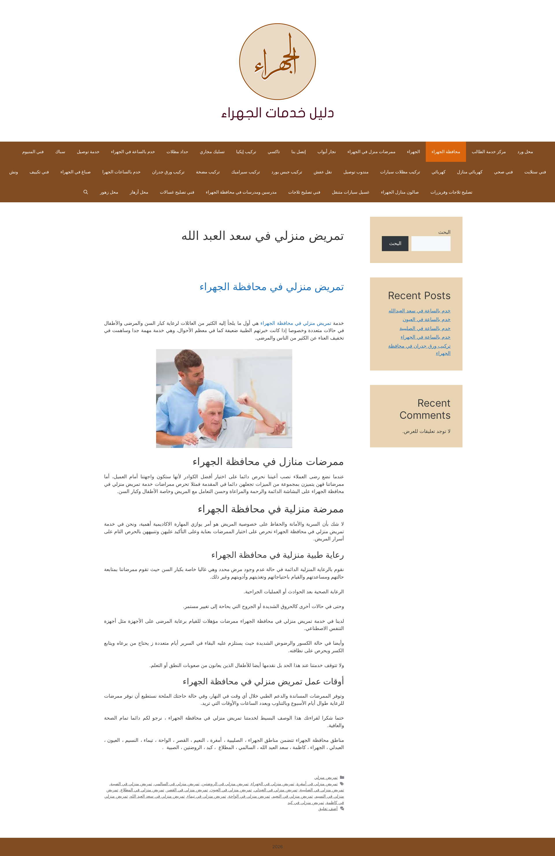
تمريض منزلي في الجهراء (272, 783)
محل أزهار (139, 192)
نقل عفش (323, 172)
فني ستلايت (535, 172)
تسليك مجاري (212, 151)
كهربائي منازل (469, 172)
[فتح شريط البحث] (85, 192)
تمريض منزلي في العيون (231, 789)
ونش (13, 172)
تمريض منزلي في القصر (187, 789)
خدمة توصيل (88, 151)
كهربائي (438, 172)
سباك (60, 151)
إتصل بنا (298, 151)
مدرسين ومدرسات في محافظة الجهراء (241, 192)
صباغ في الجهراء (75, 172)
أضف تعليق (328, 808)
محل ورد (525, 151)
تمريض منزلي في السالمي (176, 783)
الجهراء (413, 151)
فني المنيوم (33, 151)
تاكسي (274, 151)
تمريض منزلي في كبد (306, 802)
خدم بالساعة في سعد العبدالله (419, 311)
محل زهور (109, 192)
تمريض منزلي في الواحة (249, 796)
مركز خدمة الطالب (489, 151)
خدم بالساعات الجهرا (121, 172)
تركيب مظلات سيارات (400, 172)
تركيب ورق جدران (168, 172)
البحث (444, 232)
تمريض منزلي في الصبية (131, 783)
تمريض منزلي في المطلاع (142, 789)
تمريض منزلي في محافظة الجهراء (271, 286)
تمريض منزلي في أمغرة (317, 783)
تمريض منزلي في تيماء (206, 796)
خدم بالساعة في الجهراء (133, 151)
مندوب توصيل (356, 172)
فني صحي (503, 172)
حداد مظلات (177, 151)
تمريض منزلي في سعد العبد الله (157, 796)
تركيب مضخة (208, 172)
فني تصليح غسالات (177, 192)
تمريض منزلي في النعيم (292, 796)
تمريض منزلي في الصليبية (322, 789)
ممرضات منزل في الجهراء (371, 151)
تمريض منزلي (326, 777)
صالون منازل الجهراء (400, 192)
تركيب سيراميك (245, 172)
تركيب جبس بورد (286, 172)
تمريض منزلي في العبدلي (275, 789)
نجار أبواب (326, 151)
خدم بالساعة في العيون (427, 319)
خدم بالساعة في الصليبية (425, 328)
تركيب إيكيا (246, 151)
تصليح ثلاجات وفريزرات (451, 192)
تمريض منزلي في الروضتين (225, 783)
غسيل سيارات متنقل (350, 192)
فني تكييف (39, 172)
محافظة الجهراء (446, 151)
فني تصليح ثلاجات (304, 192)
